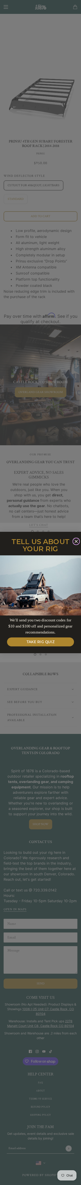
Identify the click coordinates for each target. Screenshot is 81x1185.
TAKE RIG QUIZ (40, 642)
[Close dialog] (76, 541)
